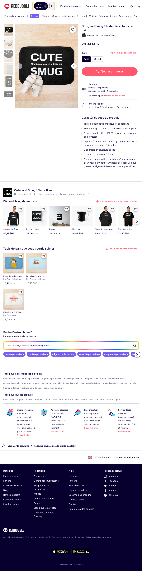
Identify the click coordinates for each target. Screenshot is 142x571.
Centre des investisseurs (46, 480)
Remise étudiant (11, 494)
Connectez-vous (12, 499)
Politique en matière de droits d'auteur (55, 445)
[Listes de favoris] (131, 6)
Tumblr (112, 490)
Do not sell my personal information (68, 537)
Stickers (46, 16)
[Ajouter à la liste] (72, 29)
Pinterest (113, 495)
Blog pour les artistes (45, 507)
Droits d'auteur (76, 499)
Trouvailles (10, 16)
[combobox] (43, 6)
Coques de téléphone (63, 16)
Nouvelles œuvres (12, 485)
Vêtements (28, 16)
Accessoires (125, 16)
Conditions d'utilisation (13, 537)
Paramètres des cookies (81, 509)
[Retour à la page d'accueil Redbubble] (16, 6)
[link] (14, 354)
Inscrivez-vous (11, 504)
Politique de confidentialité (38, 537)
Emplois (38, 503)
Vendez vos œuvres (44, 498)
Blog (5, 490)
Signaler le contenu (18, 445)
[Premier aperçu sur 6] (19, 66)
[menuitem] (10, 16)
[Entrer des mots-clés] (50, 6)
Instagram (114, 476)
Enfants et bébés (107, 16)
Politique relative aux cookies (99, 537)
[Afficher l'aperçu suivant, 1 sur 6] (74, 66)
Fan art (7, 480)
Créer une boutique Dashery (44, 514)
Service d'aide (76, 485)
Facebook (114, 480)
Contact (73, 504)
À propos (39, 476)
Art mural (82, 16)
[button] (8, 30)
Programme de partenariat (41, 487)
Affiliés (37, 493)
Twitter (112, 485)
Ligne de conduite (78, 490)
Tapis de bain (35, 373)
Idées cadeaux (10, 476)
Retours (73, 480)
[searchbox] (71, 345)
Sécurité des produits (80, 494)
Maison (93, 16)
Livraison (73, 476)
